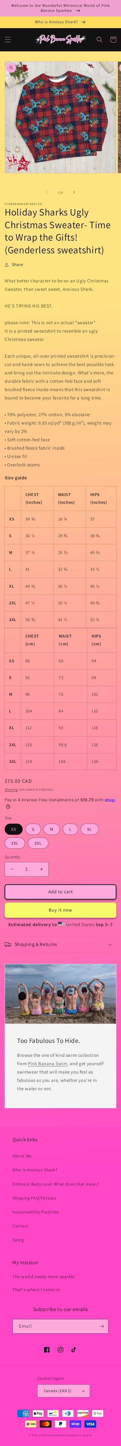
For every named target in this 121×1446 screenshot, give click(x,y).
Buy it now (60, 910)
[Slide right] (74, 192)
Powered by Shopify (79, 1435)
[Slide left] (47, 192)
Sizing (18, 1240)
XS (13, 829)
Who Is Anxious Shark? (35, 1170)
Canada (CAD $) (58, 1390)
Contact (20, 1226)
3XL (38, 843)
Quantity (12, 857)
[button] (8, 39)
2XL (15, 843)
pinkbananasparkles (52, 1435)
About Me (22, 1156)
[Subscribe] (101, 1326)
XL (89, 829)
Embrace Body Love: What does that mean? (55, 1184)
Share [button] (17, 264)
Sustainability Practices (35, 1212)
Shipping (11, 789)
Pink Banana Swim (47, 1063)
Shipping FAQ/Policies (34, 1198)
